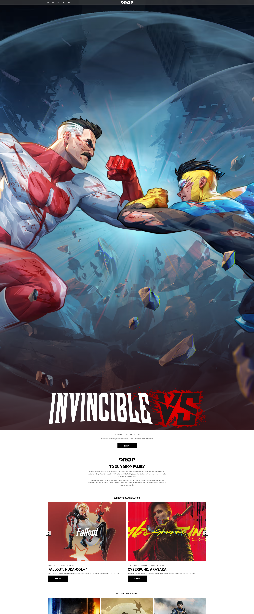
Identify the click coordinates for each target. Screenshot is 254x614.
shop (127, 445)
